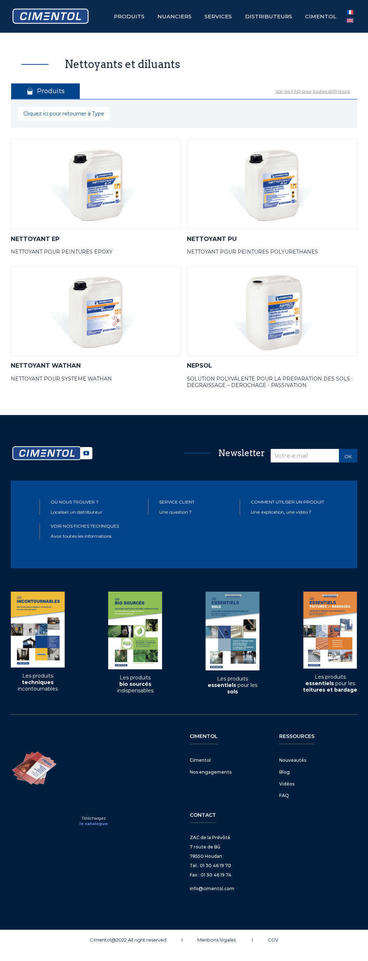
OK (348, 456)
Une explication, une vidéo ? (281, 512)
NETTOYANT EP (35, 238)
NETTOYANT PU (212, 238)
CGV (273, 940)
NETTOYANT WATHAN (46, 365)
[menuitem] (350, 21)
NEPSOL (199, 365)
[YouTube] (86, 453)
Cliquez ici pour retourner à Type (63, 113)
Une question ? (175, 512)
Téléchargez (94, 818)
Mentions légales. (217, 940)
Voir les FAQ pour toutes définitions (312, 91)
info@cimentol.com (212, 888)
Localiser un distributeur (76, 512)
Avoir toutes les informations (81, 536)
